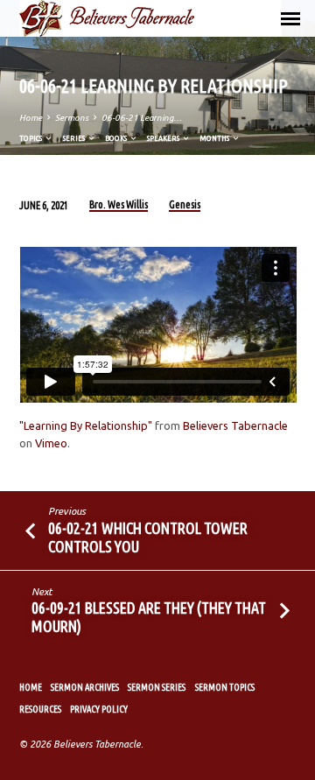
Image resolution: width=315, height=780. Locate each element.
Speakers (164, 138)
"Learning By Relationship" (85, 425)
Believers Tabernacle (235, 425)
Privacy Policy (99, 709)
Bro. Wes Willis (118, 204)
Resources (40, 709)
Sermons (71, 118)
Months (215, 138)
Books (117, 138)
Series (75, 138)
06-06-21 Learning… (142, 118)
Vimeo (51, 443)
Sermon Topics (225, 687)
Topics (31, 138)
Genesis (184, 204)
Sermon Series (157, 687)
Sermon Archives (85, 687)
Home (30, 118)
